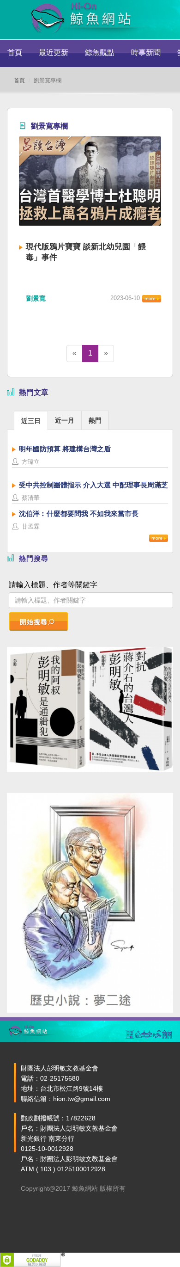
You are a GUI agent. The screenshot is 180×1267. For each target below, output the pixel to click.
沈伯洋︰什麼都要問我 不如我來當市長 (78, 513)
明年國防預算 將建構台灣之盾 (65, 449)
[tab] (31, 420)
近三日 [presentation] (31, 420)
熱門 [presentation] (95, 420)
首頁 (14, 52)
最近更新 (53, 52)
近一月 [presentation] (64, 420)
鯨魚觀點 (99, 52)
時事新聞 (146, 52)
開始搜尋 (34, 622)
